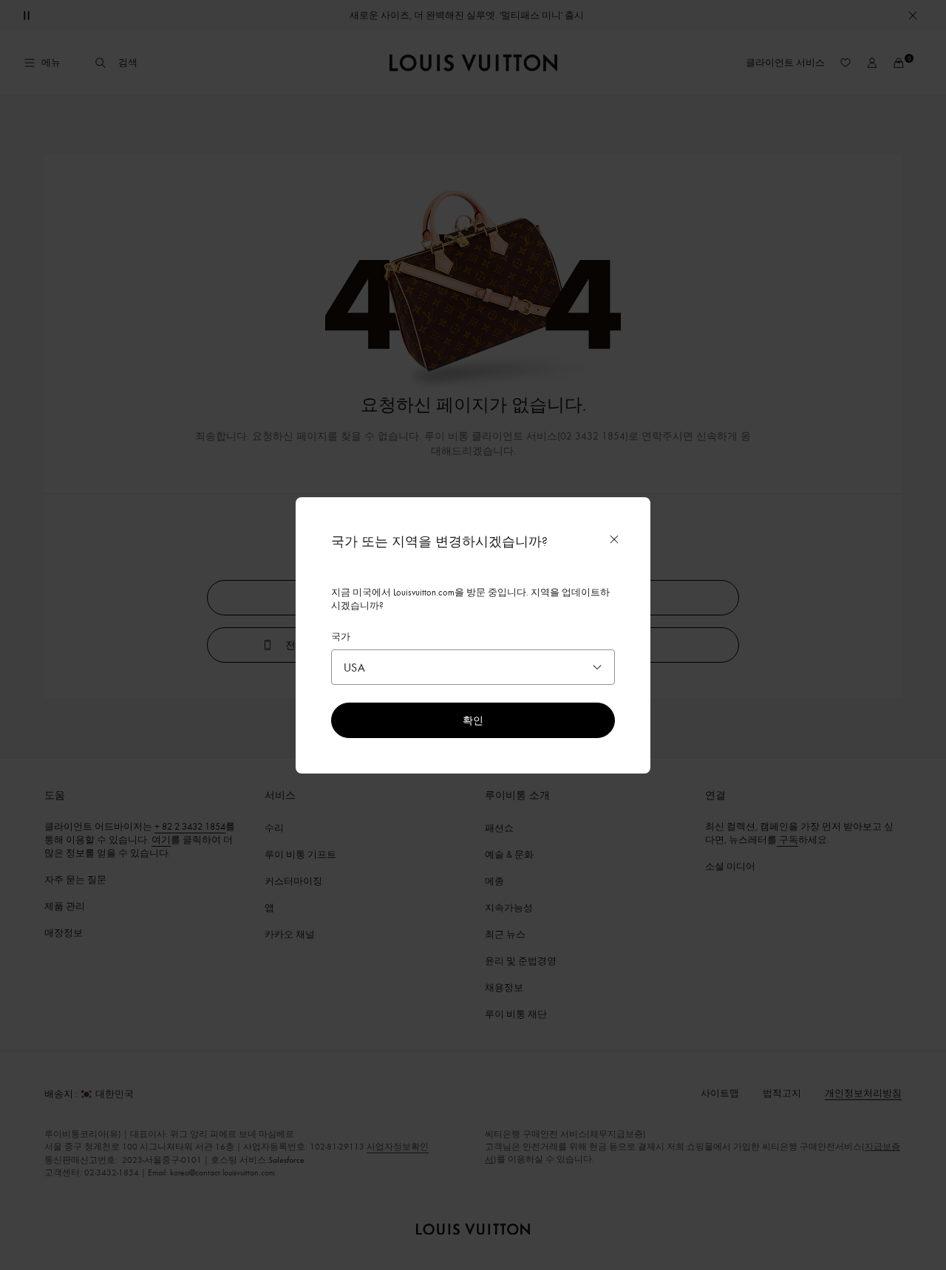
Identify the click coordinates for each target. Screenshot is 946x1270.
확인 (473, 720)
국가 (340, 636)
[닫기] (614, 539)
